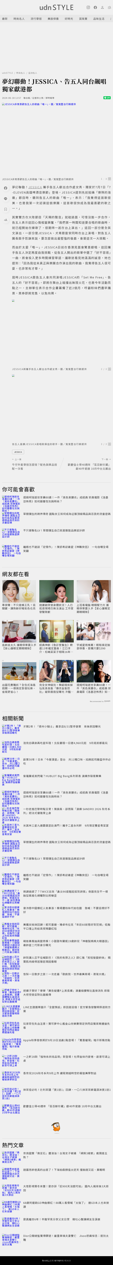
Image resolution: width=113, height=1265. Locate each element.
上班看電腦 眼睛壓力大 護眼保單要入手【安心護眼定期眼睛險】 (93, 608)
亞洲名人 (32, 73)
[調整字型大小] (5, 219)
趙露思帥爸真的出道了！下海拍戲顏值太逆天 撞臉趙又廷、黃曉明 (64, 1170)
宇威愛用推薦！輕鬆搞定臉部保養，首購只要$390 (93, 646)
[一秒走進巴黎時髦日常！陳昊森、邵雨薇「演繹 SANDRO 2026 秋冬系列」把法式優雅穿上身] (11, 813)
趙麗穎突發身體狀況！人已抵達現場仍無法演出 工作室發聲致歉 (56, 608)
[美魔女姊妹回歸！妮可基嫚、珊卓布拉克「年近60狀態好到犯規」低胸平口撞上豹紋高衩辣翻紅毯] (11, 929)
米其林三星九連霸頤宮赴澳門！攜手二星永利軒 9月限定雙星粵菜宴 (66, 825)
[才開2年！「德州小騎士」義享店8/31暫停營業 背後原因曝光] (11, 730)
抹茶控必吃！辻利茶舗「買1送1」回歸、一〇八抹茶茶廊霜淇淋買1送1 (67, 1089)
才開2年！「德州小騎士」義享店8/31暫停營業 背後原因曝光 (62, 726)
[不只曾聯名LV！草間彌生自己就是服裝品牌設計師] (11, 534)
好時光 (69, 18)
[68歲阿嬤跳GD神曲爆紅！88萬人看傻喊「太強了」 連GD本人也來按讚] (11, 1207)
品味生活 (98, 18)
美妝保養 (53, 18)
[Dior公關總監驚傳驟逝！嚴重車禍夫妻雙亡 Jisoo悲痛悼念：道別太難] (11, 1240)
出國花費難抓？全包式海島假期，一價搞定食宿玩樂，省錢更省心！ (19, 688)
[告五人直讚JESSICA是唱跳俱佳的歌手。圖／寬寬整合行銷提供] (61, 407)
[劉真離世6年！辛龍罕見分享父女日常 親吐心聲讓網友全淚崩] (11, 1223)
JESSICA (18, 452)
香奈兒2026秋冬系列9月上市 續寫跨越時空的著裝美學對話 (59, 1073)
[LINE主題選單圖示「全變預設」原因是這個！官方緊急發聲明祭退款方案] (11, 1011)
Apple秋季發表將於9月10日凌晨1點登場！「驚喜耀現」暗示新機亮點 (66, 1040)
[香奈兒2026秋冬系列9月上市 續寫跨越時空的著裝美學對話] (11, 1077)
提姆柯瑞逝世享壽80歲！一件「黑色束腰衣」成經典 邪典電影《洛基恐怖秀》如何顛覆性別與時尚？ (94, 688)
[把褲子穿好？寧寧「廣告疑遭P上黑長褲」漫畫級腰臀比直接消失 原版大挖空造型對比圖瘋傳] (11, 995)
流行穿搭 (36, 18)
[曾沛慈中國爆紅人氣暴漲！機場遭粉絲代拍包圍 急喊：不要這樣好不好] (11, 912)
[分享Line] (5, 198)
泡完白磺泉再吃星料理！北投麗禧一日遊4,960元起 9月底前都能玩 (65, 743)
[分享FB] (5, 187)
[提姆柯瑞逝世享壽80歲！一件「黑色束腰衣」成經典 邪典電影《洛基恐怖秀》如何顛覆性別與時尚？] (11, 501)
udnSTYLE (7, 73)
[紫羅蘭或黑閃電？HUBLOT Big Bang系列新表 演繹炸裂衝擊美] (11, 780)
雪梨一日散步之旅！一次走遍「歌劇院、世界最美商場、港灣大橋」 (65, 974)
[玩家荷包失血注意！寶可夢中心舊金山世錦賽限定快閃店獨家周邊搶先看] (11, 1028)
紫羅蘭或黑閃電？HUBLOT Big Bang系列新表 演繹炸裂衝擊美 (62, 776)
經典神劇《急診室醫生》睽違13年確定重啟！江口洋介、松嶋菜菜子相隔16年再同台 (56, 648)
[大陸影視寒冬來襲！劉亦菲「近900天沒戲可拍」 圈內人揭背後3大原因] (11, 1190)
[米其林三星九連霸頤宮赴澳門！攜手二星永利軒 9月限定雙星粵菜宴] (11, 829)
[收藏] (5, 209)
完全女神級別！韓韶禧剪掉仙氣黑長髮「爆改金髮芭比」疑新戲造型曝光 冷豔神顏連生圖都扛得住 (56, 688)
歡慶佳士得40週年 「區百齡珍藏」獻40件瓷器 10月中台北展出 (62, 1106)
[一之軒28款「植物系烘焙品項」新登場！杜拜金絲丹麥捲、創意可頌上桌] (11, 1061)
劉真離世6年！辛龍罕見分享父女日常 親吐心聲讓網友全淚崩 (61, 1219)
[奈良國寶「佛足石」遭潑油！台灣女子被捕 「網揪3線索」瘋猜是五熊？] (11, 1157)
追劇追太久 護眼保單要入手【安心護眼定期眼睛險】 (19, 646)
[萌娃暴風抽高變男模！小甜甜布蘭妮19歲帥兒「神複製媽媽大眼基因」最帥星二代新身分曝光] (11, 945)
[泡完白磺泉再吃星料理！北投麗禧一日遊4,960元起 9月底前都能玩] (11, 747)
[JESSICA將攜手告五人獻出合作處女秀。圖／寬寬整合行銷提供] (61, 332)
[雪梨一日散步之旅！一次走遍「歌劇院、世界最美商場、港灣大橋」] (11, 978)
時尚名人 (19, 18)
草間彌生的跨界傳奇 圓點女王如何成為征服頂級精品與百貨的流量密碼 (67, 514)
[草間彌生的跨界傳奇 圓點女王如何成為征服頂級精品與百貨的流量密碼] (11, 518)
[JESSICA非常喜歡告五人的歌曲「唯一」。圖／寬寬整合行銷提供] (56, 139)
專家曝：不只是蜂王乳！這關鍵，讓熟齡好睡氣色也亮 (19, 606)
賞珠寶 (83, 18)
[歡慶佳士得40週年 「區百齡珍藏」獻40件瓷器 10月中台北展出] (11, 1110)
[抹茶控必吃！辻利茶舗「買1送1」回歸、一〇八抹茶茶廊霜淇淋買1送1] (11, 1094)
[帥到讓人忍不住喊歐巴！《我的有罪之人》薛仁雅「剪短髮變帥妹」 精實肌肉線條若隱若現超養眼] (11, 962)
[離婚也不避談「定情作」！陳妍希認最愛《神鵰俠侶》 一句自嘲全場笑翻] (11, 551)
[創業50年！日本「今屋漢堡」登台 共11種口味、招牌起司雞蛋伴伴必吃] (11, 763)
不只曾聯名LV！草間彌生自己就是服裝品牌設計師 (54, 530)
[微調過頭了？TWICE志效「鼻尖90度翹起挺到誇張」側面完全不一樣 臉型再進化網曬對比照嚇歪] (11, 896)
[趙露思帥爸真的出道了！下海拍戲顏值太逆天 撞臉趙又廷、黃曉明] (11, 1174)
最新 (5, 18)
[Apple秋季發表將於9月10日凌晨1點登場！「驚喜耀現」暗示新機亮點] (11, 1044)
